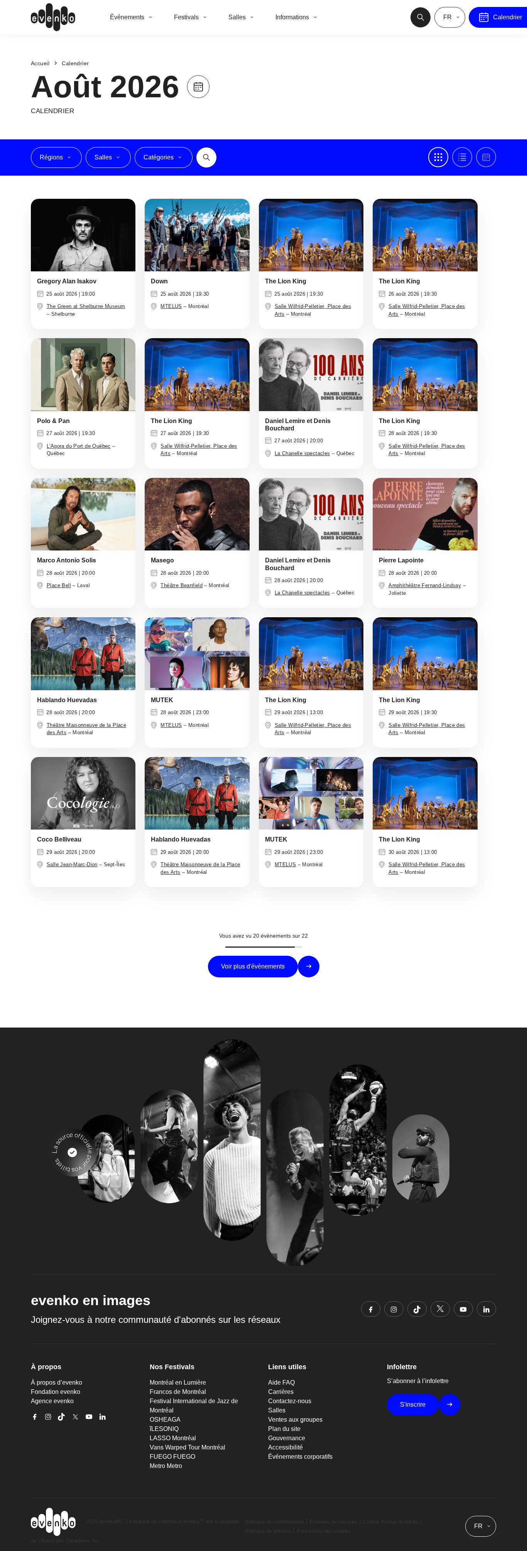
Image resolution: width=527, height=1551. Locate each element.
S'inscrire (413, 1404)
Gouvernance (286, 1438)
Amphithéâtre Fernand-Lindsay (424, 585)
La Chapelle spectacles (302, 453)
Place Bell (59, 585)
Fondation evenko (55, 1391)
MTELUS (171, 306)
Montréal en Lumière (178, 1382)
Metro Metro (166, 1466)
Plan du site (284, 1429)
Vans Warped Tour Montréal (187, 1447)
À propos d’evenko (56, 1382)
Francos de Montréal (178, 1391)
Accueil (40, 63)
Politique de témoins (268, 1531)
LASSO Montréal (173, 1438)
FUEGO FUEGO (172, 1456)
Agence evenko (52, 1401)
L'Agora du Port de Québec (79, 446)
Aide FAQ (281, 1382)
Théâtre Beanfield (181, 585)
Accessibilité (285, 1447)
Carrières (281, 1391)
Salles (276, 1410)
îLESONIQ (164, 1429)
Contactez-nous (289, 1401)
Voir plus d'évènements (253, 966)
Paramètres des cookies (324, 1531)
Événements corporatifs (300, 1456)
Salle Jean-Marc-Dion (72, 864)
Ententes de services (333, 1522)
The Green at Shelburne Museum (86, 306)
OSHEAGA (165, 1419)
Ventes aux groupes (295, 1419)
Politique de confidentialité (274, 1522)
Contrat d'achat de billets (390, 1522)
